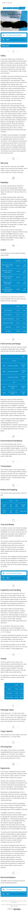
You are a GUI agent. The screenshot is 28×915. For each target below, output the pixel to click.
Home (5, 8)
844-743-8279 (14, 902)
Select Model (9, 8)
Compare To (15, 8)
